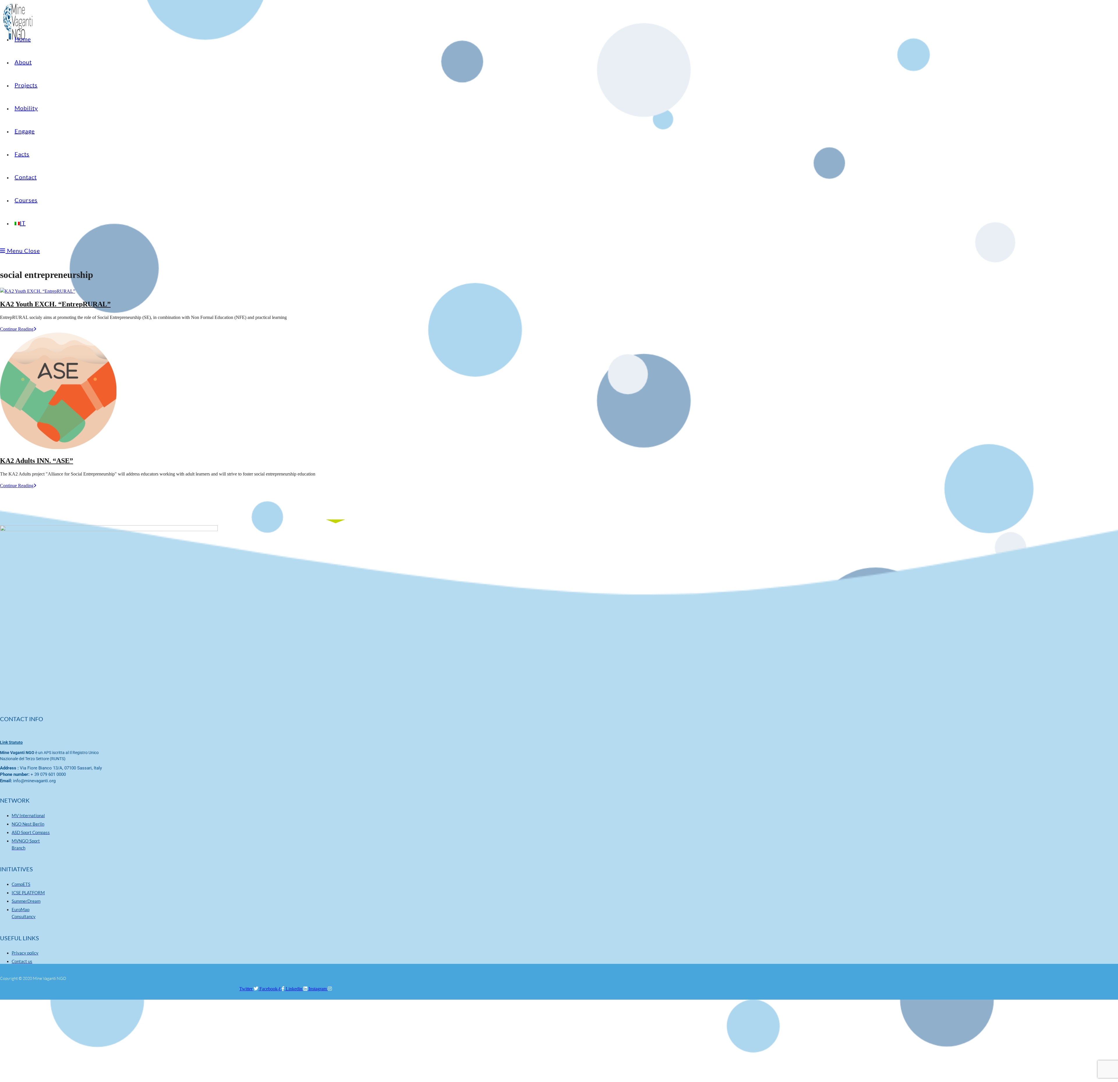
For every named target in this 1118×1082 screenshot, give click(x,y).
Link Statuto (11, 742)
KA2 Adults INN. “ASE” (36, 460)
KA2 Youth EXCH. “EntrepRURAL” (55, 304)
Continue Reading (18, 329)
